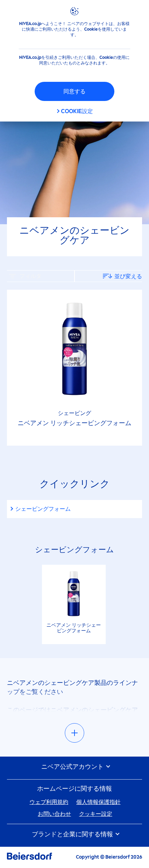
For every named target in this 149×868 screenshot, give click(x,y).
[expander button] (74, 733)
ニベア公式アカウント (73, 767)
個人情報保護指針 (98, 802)
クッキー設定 (95, 814)
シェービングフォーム (43, 509)
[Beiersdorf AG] (29, 857)
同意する (74, 91)
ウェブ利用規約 (48, 802)
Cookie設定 (77, 111)
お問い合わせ (54, 814)
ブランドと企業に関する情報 (73, 834)
